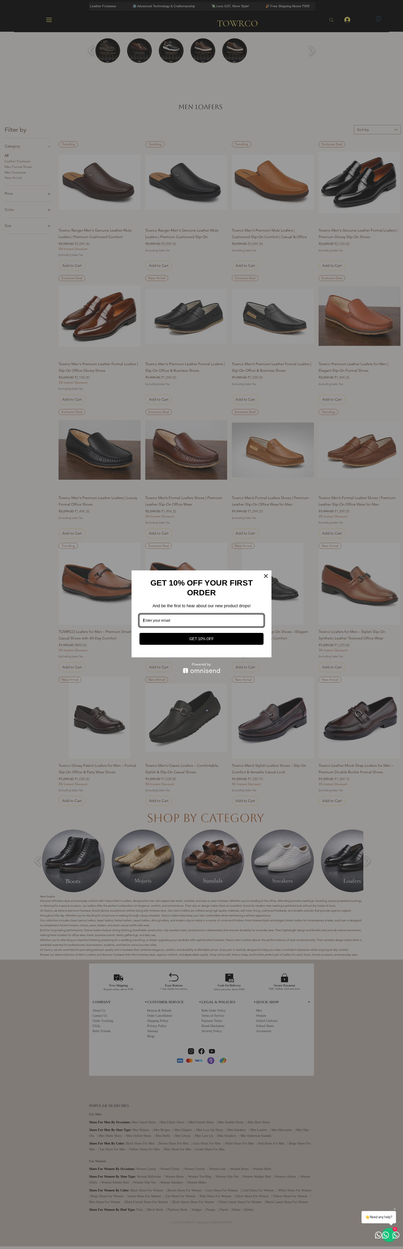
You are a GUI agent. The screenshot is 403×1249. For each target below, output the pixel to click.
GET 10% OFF (201, 639)
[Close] (265, 576)
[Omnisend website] (201, 668)
